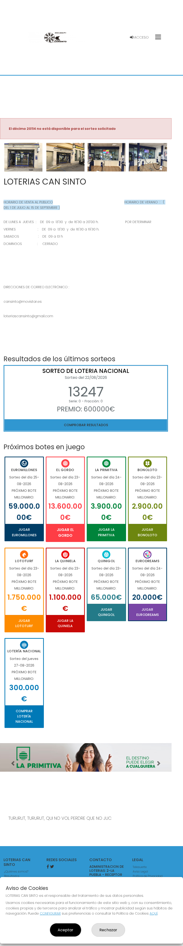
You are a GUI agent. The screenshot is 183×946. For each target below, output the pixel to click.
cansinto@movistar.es (23, 301)
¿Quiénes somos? (16, 871)
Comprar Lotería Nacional (24, 716)
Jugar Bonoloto (147, 532)
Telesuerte (140, 867)
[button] (13, 163)
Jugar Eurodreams (147, 612)
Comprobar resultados (86, 425)
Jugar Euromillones (24, 532)
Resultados (11, 876)
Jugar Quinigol (106, 612)
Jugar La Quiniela (65, 623)
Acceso (141, 37)
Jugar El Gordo (65, 532)
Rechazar (108, 930)
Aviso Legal (140, 871)
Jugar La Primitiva (106, 532)
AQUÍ (154, 913)
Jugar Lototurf (24, 623)
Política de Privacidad (148, 876)
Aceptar (65, 930)
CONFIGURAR (50, 913)
